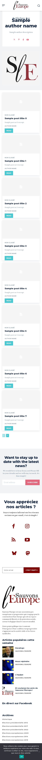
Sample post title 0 (16, 118)
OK (22, 756)
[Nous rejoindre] (8, 665)
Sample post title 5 (15, 331)
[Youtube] (28, 39)
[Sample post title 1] (21, 144)
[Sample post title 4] (21, 272)
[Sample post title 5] (21, 314)
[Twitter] (14, 39)
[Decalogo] (8, 651)
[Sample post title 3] (21, 229)
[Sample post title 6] (21, 357)
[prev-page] (3, 435)
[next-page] (7, 435)
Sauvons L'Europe (23, 664)
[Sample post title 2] (21, 187)
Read (8, 131)
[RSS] (13, 540)
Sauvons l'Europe (23, 651)
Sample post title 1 (15, 161)
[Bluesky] (14, 553)
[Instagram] (27, 526)
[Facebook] (23, 39)
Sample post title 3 (15, 246)
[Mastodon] (28, 553)
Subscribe (32, 482)
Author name (10, 126)
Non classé (9, 115)
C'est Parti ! (32, 570)
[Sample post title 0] (21, 101)
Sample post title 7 (16, 416)
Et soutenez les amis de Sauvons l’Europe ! (26, 689)
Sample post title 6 (16, 373)
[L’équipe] (8, 678)
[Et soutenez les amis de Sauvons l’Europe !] (8, 692)
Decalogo (19, 648)
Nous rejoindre (22, 661)
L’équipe (19, 675)
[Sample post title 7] (21, 399)
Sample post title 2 (16, 203)
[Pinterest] (19, 39)
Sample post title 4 (16, 288)
